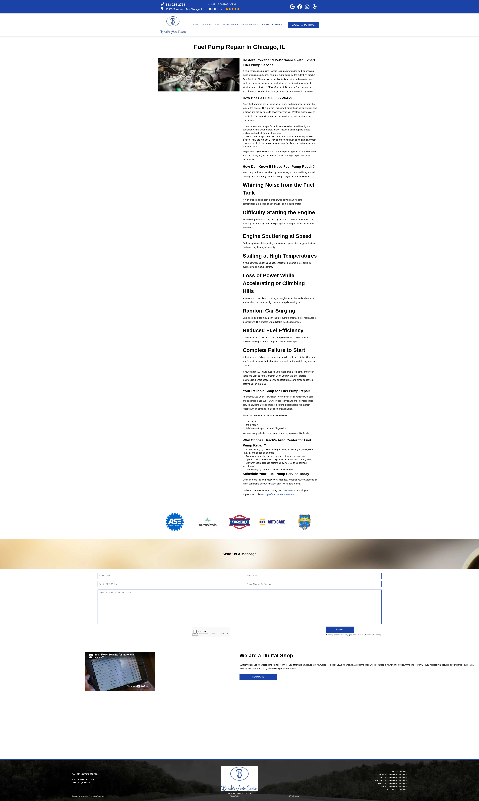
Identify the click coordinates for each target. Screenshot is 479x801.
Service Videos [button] (250, 25)
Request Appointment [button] (303, 25)
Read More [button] (258, 677)
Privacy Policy (234, 796)
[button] (292, 6)
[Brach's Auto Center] (173, 25)
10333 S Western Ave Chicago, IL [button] (184, 9)
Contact (277, 25)
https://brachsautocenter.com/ (279, 494)
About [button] (265, 25)
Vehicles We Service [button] (227, 25)
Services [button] (207, 25)
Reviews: (216, 9)
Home (195, 25)
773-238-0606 (288, 490)
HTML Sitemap (294, 796)
